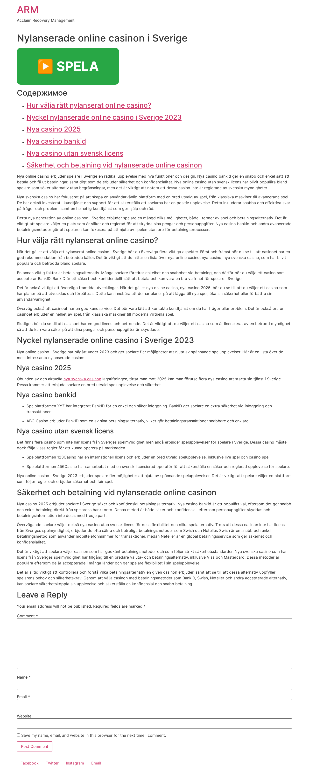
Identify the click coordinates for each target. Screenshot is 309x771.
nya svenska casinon (82, 378)
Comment (27, 616)
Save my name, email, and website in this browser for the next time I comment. (93, 735)
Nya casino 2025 (54, 129)
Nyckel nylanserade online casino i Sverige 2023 (104, 117)
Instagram (75, 763)
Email (23, 697)
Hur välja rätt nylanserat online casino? (89, 105)
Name (24, 677)
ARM (28, 9)
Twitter (52, 763)
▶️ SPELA (68, 66)
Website (24, 716)
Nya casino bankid (56, 141)
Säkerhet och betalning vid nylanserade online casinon (114, 165)
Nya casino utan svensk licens (75, 153)
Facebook (30, 763)
